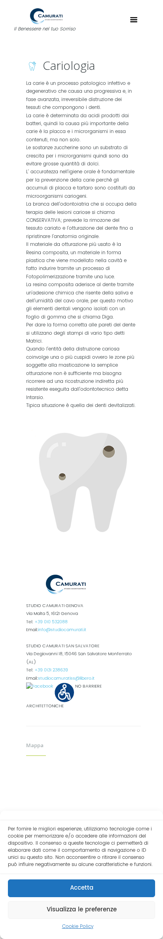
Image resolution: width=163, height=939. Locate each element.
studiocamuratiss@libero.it (66, 678)
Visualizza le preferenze (82, 910)
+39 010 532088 (51, 622)
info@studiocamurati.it (62, 629)
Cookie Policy (77, 926)
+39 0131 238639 (51, 670)
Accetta (81, 888)
